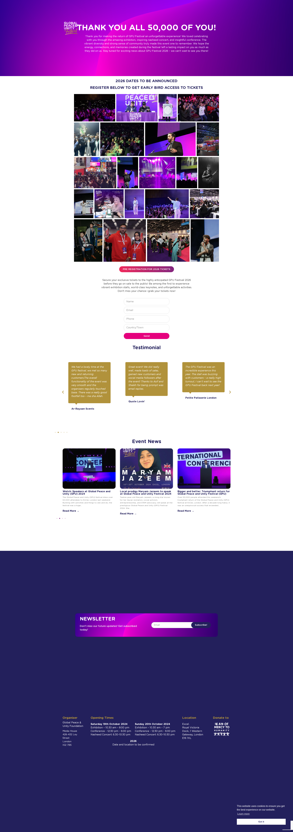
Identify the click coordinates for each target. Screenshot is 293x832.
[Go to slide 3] (61, 432)
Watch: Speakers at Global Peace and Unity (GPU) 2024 (86, 492)
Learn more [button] (243, 814)
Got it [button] (261, 821)
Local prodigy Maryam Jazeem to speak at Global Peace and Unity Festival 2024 (146, 492)
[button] (63, 392)
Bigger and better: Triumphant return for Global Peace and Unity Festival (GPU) (203, 492)
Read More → (71, 510)
